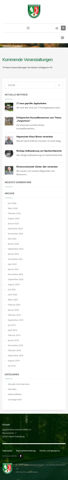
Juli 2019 (11, 325)
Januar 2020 (13, 309)
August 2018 (13, 360)
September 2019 (15, 320)
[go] (59, 85)
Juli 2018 (11, 365)
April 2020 (12, 294)
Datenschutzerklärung (26, 450)
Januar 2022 (13, 253)
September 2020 (15, 279)
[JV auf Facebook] (20, 456)
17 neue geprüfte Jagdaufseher (31, 103)
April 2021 (12, 264)
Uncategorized (15, 399)
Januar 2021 (13, 269)
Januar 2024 (13, 243)
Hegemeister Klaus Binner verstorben (34, 136)
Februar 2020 (14, 304)
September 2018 (15, 355)
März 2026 (13, 208)
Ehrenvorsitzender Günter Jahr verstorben (37, 167)
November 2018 (15, 345)
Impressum (7, 450)
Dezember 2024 (15, 228)
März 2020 (13, 299)
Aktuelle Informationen (19, 384)
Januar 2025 (13, 223)
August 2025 (13, 218)
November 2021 (15, 259)
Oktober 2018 (14, 350)
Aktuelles (12, 389)
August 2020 (13, 284)
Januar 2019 (13, 340)
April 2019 (12, 330)
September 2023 (15, 248)
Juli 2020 (11, 289)
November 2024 (15, 233)
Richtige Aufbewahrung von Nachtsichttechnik (39, 151)
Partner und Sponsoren (50, 450)
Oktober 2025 (14, 213)
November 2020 (15, 274)
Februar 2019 (14, 335)
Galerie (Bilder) (15, 394)
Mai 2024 (12, 238)
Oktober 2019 (14, 315)
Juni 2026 (12, 203)
